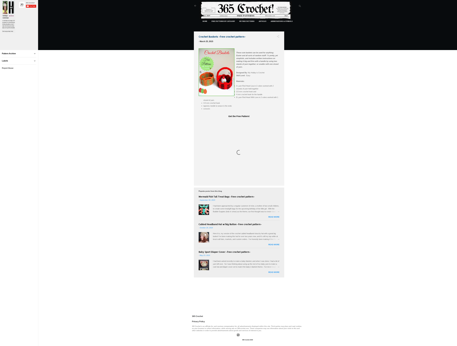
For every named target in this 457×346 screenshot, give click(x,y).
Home (205, 21)
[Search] (299, 6)
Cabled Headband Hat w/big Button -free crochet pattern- (230, 224)
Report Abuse (7, 68)
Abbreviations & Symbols (282, 21)
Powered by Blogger (249, 335)
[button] (278, 37)
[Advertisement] (293, 65)
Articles (262, 21)
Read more (273, 217)
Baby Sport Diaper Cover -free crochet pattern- (224, 251)
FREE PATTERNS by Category (223, 21)
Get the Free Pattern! (239, 116)
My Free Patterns (246, 21)
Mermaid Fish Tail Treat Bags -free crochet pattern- (227, 196)
